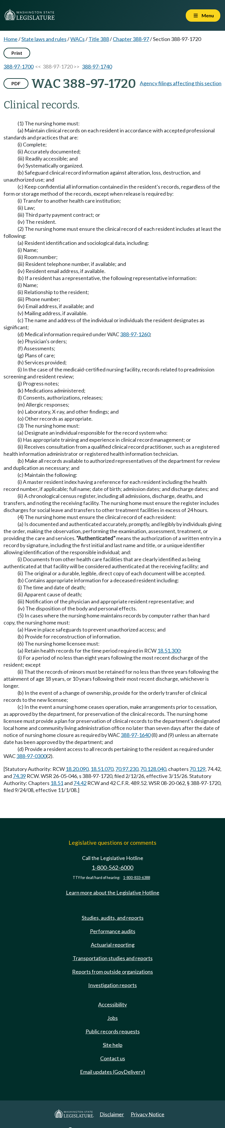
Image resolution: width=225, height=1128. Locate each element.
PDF (16, 83)
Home (11, 39)
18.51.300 (168, 650)
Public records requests (113, 1031)
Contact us (112, 1058)
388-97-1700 (18, 66)
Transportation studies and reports (113, 958)
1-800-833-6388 (136, 878)
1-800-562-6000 (112, 867)
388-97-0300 (31, 756)
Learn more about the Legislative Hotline (112, 892)
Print (16, 53)
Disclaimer (112, 1114)
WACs (77, 39)
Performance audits (112, 931)
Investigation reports (112, 985)
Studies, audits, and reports (113, 917)
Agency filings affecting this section (180, 83)
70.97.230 (126, 769)
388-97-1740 (97, 66)
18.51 (56, 783)
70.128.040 (153, 769)
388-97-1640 (136, 735)
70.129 (197, 769)
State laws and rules (44, 39)
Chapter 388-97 (131, 39)
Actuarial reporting (112, 944)
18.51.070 (102, 769)
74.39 (19, 776)
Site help (112, 1045)
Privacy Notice (147, 1114)
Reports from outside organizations (112, 971)
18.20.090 (77, 769)
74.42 (80, 783)
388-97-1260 (135, 334)
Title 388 (98, 39)
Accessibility (112, 1004)
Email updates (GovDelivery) (112, 1072)
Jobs (112, 1018)
